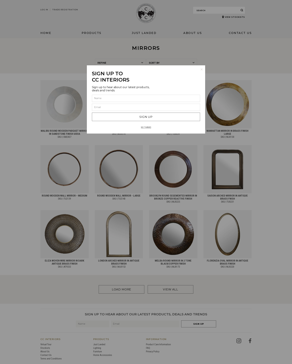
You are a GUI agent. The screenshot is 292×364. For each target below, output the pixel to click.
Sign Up (146, 117)
